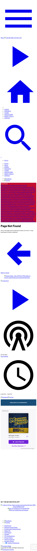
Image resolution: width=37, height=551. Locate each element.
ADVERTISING (8, 114)
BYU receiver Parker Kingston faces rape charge (16, 210)
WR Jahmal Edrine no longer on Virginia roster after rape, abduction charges (17, 217)
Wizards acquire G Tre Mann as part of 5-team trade (18, 193)
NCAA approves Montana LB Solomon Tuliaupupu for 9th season (17, 212)
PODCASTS (7, 111)
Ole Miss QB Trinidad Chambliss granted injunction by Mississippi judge (17, 206)
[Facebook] (7, 179)
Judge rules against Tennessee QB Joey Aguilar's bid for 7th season (17, 196)
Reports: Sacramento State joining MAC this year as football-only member (17, 199)
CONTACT (7, 118)
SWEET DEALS (9, 116)
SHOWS (6, 109)
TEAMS (6, 113)
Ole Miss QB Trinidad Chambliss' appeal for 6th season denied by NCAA (18, 220)
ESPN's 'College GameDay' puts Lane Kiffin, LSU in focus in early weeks (18, 191)
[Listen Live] (18, 299)
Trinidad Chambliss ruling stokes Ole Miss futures (16, 202)
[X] (7, 180)
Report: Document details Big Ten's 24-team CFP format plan (18, 203)
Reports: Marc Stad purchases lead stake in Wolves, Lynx (16, 194)
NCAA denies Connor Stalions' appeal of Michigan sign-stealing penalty (18, 208)
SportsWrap (4, 356)
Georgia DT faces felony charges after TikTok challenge (17, 219)
